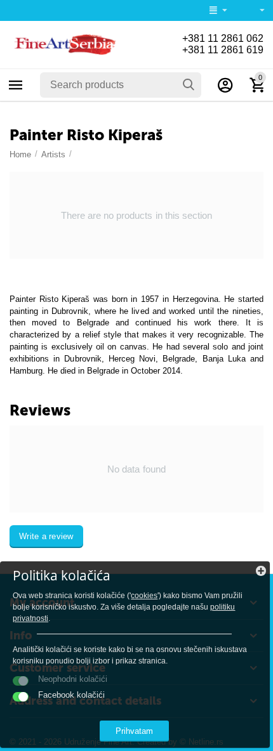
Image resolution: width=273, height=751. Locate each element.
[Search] (188, 85)
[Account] (225, 85)
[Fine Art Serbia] (63, 44)
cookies (144, 595)
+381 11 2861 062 (222, 38)
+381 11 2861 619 (222, 49)
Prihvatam (134, 731)
